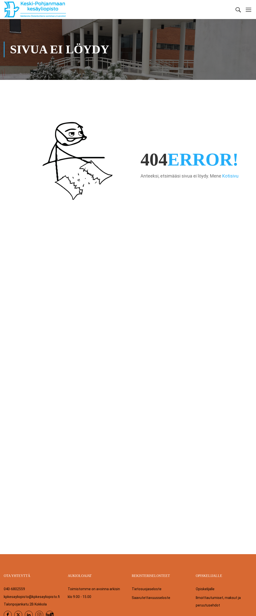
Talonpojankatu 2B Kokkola (25, 604)
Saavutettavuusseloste (151, 598)
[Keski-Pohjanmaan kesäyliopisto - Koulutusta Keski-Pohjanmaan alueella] (35, 9)
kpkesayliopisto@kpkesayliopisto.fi (32, 597)
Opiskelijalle (205, 589)
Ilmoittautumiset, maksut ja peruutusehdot (218, 601)
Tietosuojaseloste (147, 589)
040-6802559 (14, 589)
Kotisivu (230, 176)
